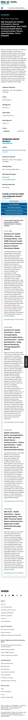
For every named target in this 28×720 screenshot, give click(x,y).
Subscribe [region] (26, 362)
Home (2, 705)
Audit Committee (5, 669)
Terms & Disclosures (14, 708)
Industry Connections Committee (9, 655)
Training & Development (7, 612)
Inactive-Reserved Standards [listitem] (14, 214)
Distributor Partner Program (8, 610)
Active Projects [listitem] (14, 201)
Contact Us (4, 618)
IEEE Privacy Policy (4, 708)
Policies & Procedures (6, 615)
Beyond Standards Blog (7, 697)
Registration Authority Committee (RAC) (11, 635)
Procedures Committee (7, 677)
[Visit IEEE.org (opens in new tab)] (5, 591)
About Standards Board (7, 663)
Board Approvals (5, 666)
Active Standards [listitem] (14, 204)
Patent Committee (5, 675)
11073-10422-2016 (7, 115)
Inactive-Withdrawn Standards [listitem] (14, 210)
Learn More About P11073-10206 (13, 319)
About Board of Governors (8, 629)
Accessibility (22, 705)
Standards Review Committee (8, 680)
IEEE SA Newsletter (6, 691)
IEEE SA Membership (6, 607)
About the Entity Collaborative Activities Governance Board (11, 645)
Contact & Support (14, 705)
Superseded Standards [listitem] (14, 207)
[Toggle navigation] (2, 8)
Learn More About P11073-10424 (13, 422)
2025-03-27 (5, 108)
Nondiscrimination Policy (6, 706)
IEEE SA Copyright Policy (6, 709)
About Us (3, 604)
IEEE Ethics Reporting (17, 706)
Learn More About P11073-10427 (13, 501)
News (2, 688)
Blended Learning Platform (8, 649)
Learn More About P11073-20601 (13, 573)
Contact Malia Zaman (8, 179)
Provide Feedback (5, 621)
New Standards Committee (8, 672)
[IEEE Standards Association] (9, 2)
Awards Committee (6, 632)
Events (2, 694)
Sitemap (7, 705)
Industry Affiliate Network (7, 652)
